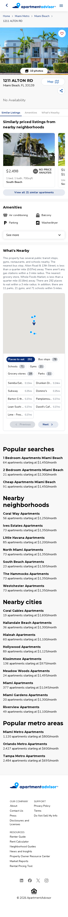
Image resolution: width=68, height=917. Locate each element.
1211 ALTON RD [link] (12, 21)
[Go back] (7, 5)
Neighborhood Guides (23, 846)
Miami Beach (41, 16)
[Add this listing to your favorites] (62, 33)
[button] (34, 51)
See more (12, 235)
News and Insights (21, 851)
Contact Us (16, 811)
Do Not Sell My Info (45, 815)
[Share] (61, 90)
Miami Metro (22, 16)
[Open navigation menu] (61, 5)
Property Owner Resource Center (30, 856)
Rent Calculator (19, 841)
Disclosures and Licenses (19, 822)
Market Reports (19, 861)
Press (13, 815)
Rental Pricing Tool (21, 866)
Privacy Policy (42, 806)
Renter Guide (18, 837)
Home (6, 16)
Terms (37, 811)
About (13, 806)
